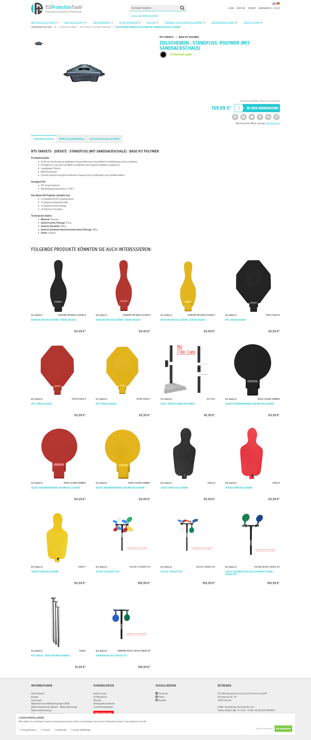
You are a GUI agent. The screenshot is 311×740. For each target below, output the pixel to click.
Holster (151, 22)
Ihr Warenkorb (100, 697)
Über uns (240, 8)
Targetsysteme (251, 22)
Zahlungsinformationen (104, 703)
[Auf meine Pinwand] (235, 117)
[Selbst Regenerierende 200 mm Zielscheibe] (252, 379)
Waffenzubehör (101, 22)
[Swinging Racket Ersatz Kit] (123, 631)
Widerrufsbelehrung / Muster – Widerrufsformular (54, 707)
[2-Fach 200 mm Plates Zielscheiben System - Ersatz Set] (252, 547)
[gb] (274, 3)
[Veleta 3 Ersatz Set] (188, 547)
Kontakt (252, 8)
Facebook (163, 693)
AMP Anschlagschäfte (43, 22)
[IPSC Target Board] (252, 295)
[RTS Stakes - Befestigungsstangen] (58, 631)
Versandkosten (273, 123)
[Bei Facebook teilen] (260, 117)
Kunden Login (99, 693)
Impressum (36, 700)
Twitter (161, 697)
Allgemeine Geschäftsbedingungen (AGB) (50, 703)
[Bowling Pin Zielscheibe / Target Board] (58, 295)
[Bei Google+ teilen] (243, 117)
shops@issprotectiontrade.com (239, 707)
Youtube (162, 700)
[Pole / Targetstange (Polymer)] (188, 379)
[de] (278, 3)
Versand (97, 700)
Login (231, 8)
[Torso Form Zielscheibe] (188, 463)
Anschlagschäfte (74, 22)
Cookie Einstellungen (103, 707)
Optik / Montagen (128, 22)
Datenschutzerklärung (41, 710)
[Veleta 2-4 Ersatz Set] (123, 547)
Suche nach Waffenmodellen (144, 15)
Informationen (37, 693)
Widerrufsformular (103, 712)
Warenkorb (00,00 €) (269, 8)
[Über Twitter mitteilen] (251, 117)
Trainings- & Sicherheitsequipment (183, 22)
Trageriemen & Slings (223, 22)
